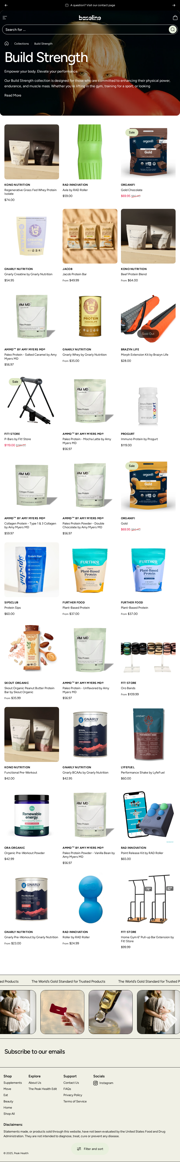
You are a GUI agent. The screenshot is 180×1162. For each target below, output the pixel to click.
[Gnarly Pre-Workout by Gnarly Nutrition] (31, 899)
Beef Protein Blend (134, 274)
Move (7, 1089)
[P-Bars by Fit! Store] (31, 401)
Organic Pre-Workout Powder (24, 853)
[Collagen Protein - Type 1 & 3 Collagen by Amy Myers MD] (31, 485)
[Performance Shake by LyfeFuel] (148, 734)
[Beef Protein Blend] (148, 236)
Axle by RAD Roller (75, 190)
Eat (6, 1095)
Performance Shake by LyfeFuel (143, 772)
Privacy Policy (72, 1095)
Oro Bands (128, 688)
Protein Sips (12, 608)
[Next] (174, 5)
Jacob (67, 269)
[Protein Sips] (31, 569)
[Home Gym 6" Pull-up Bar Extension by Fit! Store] (148, 899)
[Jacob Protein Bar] (90, 236)
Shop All (9, 1114)
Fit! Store (12, 433)
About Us (35, 1083)
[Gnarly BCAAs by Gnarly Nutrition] (90, 734)
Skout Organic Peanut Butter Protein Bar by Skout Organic (29, 690)
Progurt (128, 433)
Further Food (74, 602)
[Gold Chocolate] (148, 151)
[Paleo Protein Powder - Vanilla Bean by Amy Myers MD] (90, 815)
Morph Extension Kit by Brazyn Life (144, 355)
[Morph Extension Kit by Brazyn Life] (148, 316)
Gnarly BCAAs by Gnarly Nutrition (85, 772)
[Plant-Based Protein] (90, 569)
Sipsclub (11, 602)
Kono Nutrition (17, 184)
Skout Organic (16, 683)
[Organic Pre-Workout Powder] (31, 815)
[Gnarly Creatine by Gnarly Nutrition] (31, 236)
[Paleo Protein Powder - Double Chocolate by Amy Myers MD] (90, 485)
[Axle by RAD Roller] (90, 151)
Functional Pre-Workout (20, 772)
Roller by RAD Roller (76, 937)
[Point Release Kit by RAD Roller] (148, 815)
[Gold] (148, 485)
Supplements (13, 1083)
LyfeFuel (128, 767)
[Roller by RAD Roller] (90, 899)
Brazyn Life (130, 349)
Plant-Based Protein (76, 608)
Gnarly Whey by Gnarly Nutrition (85, 355)
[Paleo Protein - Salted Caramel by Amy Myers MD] (31, 316)
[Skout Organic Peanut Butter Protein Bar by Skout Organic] (31, 650)
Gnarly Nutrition (18, 269)
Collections (21, 43)
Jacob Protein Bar (75, 274)
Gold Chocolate (131, 190)
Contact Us (71, 1083)
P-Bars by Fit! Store (17, 439)
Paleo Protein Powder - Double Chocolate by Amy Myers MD (83, 525)
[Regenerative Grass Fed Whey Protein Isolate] (31, 151)
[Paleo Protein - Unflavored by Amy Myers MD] (90, 650)
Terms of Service (75, 1101)
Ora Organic (14, 847)
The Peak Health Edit (43, 1089)
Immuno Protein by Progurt (139, 439)
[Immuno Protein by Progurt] (148, 401)
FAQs (67, 1089)
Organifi (128, 184)
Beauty (8, 1101)
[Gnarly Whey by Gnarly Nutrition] (90, 316)
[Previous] (6, 5)
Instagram (106, 1083)
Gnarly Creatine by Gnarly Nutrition (28, 274)
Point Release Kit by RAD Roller (142, 853)
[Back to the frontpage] (6, 43)
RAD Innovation (75, 184)
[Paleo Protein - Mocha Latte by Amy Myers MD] (90, 401)
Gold (124, 523)
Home (8, 1107)
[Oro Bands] (148, 650)
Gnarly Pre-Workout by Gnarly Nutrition (31, 937)
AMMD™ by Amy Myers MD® (24, 349)
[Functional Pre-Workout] (31, 734)
